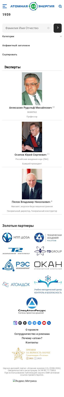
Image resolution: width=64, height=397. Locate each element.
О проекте (32, 329)
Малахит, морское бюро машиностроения (32, 206)
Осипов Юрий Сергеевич (30, 154)
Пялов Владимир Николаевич (31, 201)
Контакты (32, 342)
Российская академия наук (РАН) (32, 159)
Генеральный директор (18, 211)
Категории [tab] (8, 36)
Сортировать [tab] (9, 54)
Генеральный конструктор (44, 211)
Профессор (32, 116)
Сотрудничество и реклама (32, 333)
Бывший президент (32, 163)
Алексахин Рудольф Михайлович (30, 107)
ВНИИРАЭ (32, 112)
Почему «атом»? (32, 338)
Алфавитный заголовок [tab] (16, 45)
